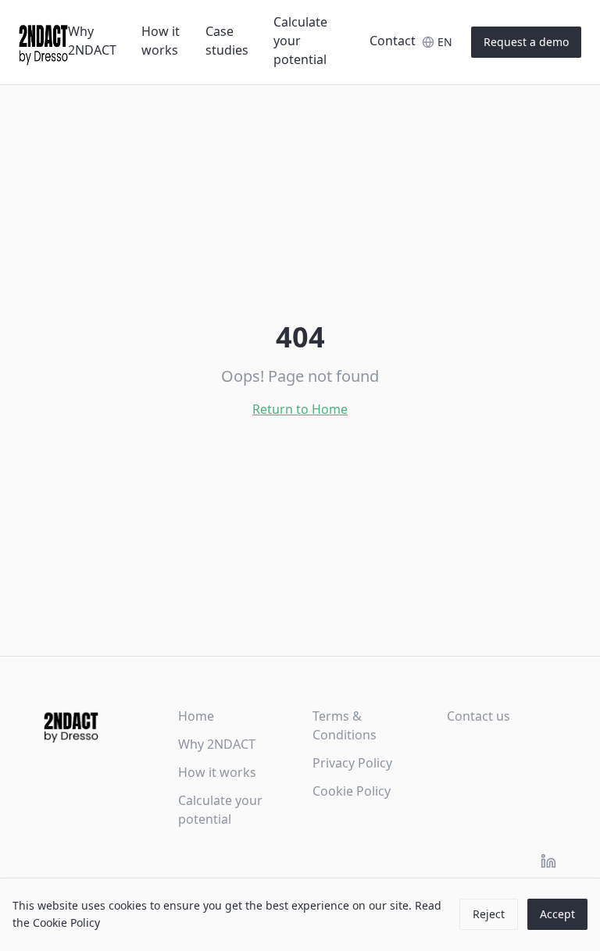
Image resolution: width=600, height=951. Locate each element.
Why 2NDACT (92, 41)
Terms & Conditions (344, 725)
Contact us (478, 716)
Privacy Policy (352, 762)
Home (196, 716)
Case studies (226, 41)
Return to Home (300, 409)
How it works (160, 41)
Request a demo (526, 41)
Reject (489, 913)
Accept (557, 913)
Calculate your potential (300, 40)
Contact (393, 40)
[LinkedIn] (548, 861)
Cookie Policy (351, 791)
